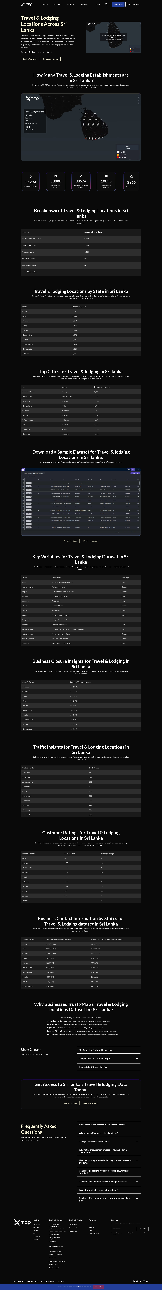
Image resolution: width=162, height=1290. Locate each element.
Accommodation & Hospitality (54, 1238)
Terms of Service (50, 1281)
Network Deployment (55, 1254)
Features (36, 1227)
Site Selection (53, 1258)
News (98, 4)
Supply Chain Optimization (57, 1261)
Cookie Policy (61, 1281)
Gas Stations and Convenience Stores (55, 1225)
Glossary (91, 1230)
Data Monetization (54, 1268)
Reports (91, 1227)
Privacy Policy (39, 1281)
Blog (90, 1224)
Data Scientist (73, 1224)
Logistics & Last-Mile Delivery (57, 1229)
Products (45, 4)
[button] (58, 4)
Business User (73, 1231)
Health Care (52, 1241)
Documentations (94, 1233)
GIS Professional (74, 1228)
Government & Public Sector (57, 1231)
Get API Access (118, 4)
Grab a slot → (98, 1287)
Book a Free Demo (133, 4)
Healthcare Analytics (55, 1251)
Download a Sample (50, 59)
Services (35, 1230)
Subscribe (142, 1229)
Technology (36, 1224)
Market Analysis (53, 1264)
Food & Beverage (54, 1234)
